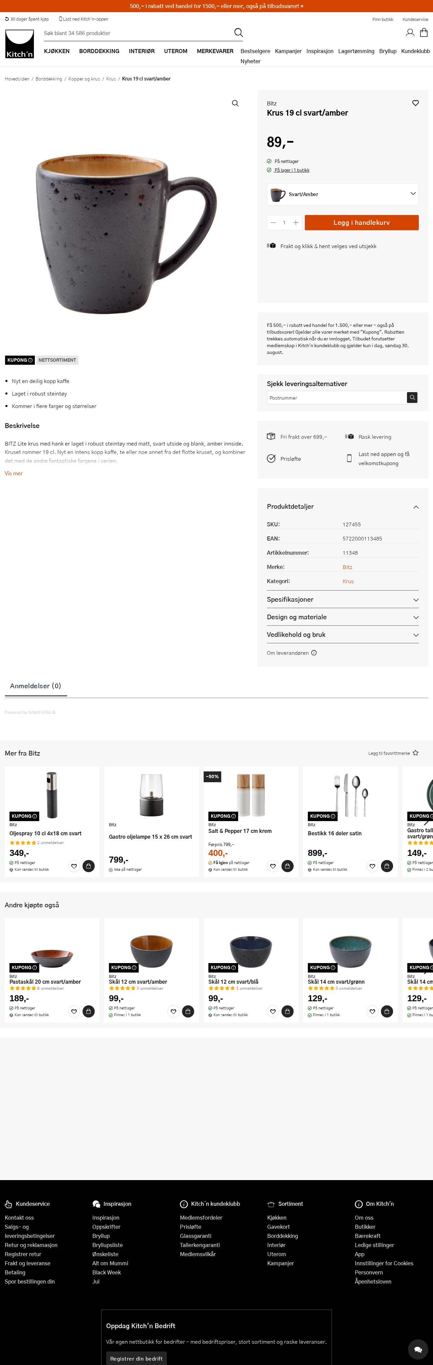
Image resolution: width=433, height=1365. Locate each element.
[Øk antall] (296, 222)
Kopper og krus (84, 78)
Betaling (15, 1272)
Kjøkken (277, 1217)
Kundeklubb (415, 51)
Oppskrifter (106, 1226)
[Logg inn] (410, 33)
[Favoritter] (74, 866)
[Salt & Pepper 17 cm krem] (251, 795)
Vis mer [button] (14, 473)
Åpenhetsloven (373, 1281)
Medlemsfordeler (201, 1217)
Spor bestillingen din (30, 1281)
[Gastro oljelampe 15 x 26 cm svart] (151, 795)
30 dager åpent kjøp (29, 19)
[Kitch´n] (19, 44)
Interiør (276, 1245)
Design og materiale (297, 617)
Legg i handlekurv (362, 222)
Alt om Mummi (110, 1263)
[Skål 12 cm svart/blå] (251, 946)
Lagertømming (356, 51)
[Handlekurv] (423, 33)
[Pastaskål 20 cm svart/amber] (52, 946)
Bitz (272, 103)
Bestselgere (255, 51)
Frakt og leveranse (27, 1263)
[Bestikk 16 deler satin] (350, 795)
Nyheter (250, 61)
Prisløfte (290, 458)
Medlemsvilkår (198, 1254)
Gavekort (278, 1226)
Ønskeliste (105, 1254)
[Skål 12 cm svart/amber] (151, 946)
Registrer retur (23, 1254)
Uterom (276, 1254)
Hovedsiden (17, 78)
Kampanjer (288, 51)
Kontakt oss (19, 1217)
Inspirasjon (320, 51)
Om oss (364, 1217)
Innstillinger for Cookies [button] (384, 1263)
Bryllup (387, 51)
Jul (95, 1281)
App (359, 1254)
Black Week (106, 1272)
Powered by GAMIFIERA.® (30, 712)
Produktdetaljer (290, 506)
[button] (415, 103)
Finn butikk (382, 19)
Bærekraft (368, 1236)
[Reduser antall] (273, 222)
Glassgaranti (195, 1236)
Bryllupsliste (107, 1245)
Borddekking (49, 78)
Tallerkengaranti (200, 1245)
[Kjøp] (89, 866)
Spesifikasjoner (290, 599)
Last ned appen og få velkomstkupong (384, 458)
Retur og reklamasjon (31, 1245)
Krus (111, 78)
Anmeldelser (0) (36, 685)
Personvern (369, 1272)
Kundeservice (415, 19)
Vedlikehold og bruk (296, 634)
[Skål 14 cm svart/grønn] (350, 946)
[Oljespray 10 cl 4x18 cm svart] (52, 795)
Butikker (365, 1226)
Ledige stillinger (374, 1245)
